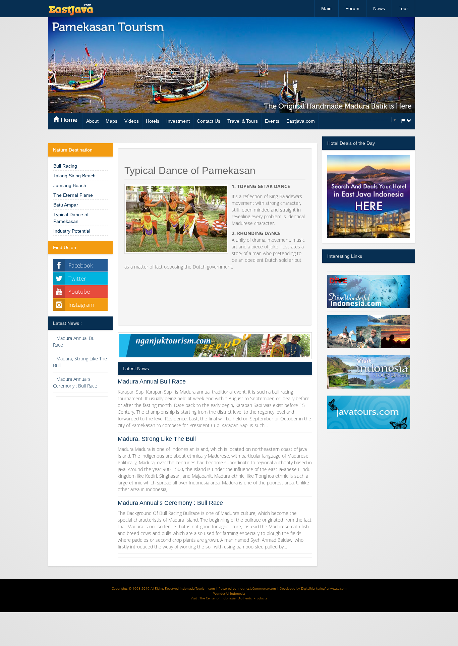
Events (272, 121)
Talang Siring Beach (74, 175)
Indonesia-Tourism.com (197, 588)
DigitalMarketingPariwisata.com (324, 588)
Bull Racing (65, 166)
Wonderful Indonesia (229, 593)
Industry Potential (71, 231)
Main (326, 8)
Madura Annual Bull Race (152, 381)
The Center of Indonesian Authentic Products (233, 598)
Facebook (80, 265)
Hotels (152, 121)
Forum (352, 8)
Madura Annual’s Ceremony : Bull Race (75, 382)
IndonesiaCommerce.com (256, 588)
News (379, 8)
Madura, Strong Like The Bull (157, 438)
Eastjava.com (300, 121)
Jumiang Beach (69, 185)
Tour (403, 8)
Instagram (81, 304)
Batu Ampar (65, 205)
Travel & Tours (242, 121)
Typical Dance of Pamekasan (71, 218)
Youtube (79, 291)
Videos (131, 121)
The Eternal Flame (73, 195)
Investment (178, 121)
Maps (111, 121)
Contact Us (208, 121)
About (92, 121)
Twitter (77, 278)
